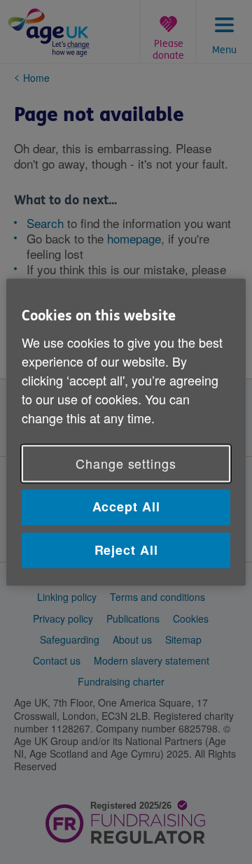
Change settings (126, 464)
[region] (126, 432)
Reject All (126, 550)
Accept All (126, 507)
